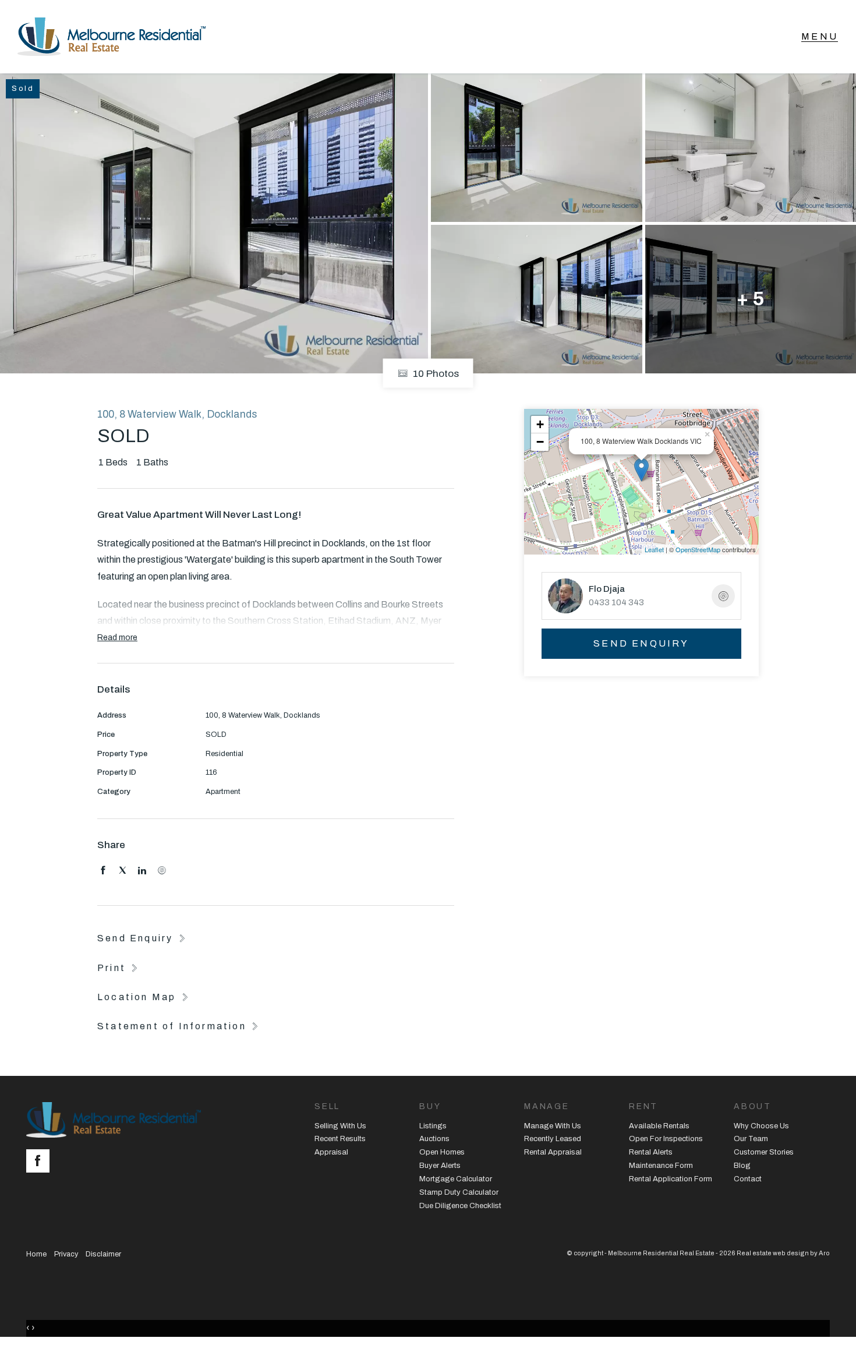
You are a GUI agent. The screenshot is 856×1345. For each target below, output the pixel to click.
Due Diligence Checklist (460, 1206)
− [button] (540, 442)
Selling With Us (340, 1126)
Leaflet (654, 549)
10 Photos (435, 373)
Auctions (434, 1139)
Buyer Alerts (440, 1166)
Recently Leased (552, 1139)
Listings (433, 1126)
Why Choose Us (761, 1126)
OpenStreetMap (697, 549)
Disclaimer (103, 1254)
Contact (748, 1179)
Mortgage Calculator (455, 1179)
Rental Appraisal (553, 1152)
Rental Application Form (670, 1179)
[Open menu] (820, 36)
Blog (742, 1166)
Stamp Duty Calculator (458, 1192)
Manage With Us (552, 1126)
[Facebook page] (40, 1162)
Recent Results (340, 1139)
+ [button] (540, 424)
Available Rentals (659, 1126)
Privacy (66, 1254)
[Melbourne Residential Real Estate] (111, 36)
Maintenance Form (661, 1166)
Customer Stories (764, 1152)
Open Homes (442, 1152)
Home (36, 1254)
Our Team (751, 1139)
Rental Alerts (651, 1152)
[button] (118, 967)
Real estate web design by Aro (783, 1252)
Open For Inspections (666, 1139)
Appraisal (331, 1152)
